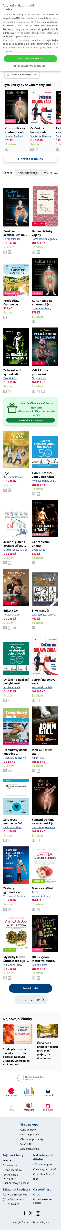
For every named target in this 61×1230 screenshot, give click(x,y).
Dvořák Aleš (10, 378)
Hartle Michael (11, 238)
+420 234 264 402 (17, 1194)
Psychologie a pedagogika (10, 1176)
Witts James (38, 614)
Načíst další (30, 988)
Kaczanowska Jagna (43, 238)
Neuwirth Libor (12, 614)
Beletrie (7, 1160)
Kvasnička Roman (13, 477)
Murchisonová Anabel (15, 549)
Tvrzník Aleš (10, 757)
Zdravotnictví (10, 1165)
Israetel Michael (14, 136)
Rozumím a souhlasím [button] (30, 58)
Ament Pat (38, 757)
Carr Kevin (38, 827)
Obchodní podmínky (31, 1139)
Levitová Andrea (12, 827)
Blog (35, 1178)
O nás (36, 1194)
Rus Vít (22, 757)
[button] (30, 66)
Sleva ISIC (26, 1144)
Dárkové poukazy (29, 1134)
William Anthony (41, 896)
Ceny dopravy (28, 1129)
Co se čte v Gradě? (43, 1174)
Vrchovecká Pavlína (14, 896)
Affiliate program (43, 1164)
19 (38, 1000)
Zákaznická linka (29, 1148)
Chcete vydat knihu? (44, 1169)
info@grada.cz (15, 1199)
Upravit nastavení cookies (43, 1201)
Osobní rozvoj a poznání (16, 1183)
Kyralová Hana (40, 480)
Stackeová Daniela (40, 136)
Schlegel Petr (39, 964)
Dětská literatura (12, 1170)
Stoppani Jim (39, 378)
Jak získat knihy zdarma (31, 420)
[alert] (30, 35)
